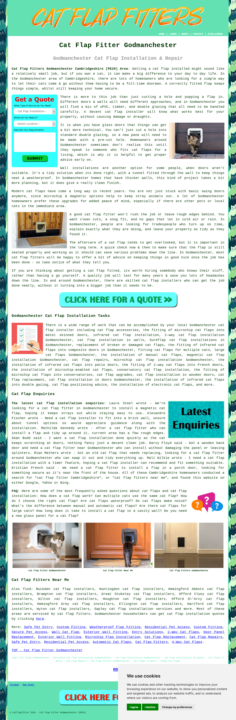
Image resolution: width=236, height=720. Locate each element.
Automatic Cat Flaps (112, 642)
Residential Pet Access (167, 627)
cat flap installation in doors (80, 380)
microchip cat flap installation (148, 360)
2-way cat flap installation (194, 335)
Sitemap (14, 685)
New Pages (28, 685)
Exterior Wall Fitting (105, 632)
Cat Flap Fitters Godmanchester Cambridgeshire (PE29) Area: (71, 69)
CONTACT (198, 34)
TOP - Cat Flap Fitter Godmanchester (47, 650)
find (27, 589)
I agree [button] (134, 707)
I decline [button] (150, 707)
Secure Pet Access (29, 632)
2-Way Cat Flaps (183, 632)
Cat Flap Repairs (206, 637)
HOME (162, 34)
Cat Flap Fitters (151, 642)
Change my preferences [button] (177, 707)
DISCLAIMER (215, 34)
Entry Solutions (147, 632)
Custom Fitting (71, 627)
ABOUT (185, 34)
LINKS (173, 34)
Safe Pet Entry (38, 627)
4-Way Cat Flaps (187, 642)
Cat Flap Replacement (165, 637)
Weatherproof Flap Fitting (115, 627)
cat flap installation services (140, 609)
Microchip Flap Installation (112, 637)
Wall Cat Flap (65, 632)
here (40, 619)
